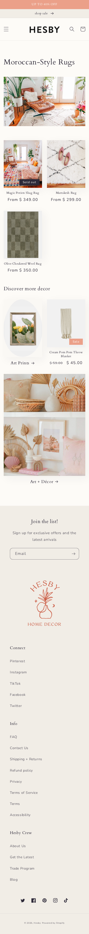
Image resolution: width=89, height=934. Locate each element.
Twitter (16, 705)
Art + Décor (41, 482)
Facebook (18, 694)
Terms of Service (24, 792)
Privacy (16, 781)
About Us (18, 846)
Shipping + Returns (26, 759)
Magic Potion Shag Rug (22, 193)
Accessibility (20, 815)
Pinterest (17, 661)
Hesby (37, 923)
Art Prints (20, 363)
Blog (14, 879)
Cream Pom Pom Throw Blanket (66, 354)
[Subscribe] (73, 554)
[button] (6, 29)
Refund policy (21, 770)
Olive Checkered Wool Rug (23, 264)
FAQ (13, 737)
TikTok (15, 683)
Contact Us (19, 748)
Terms (15, 803)
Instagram (18, 672)
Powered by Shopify (53, 923)
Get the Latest (22, 857)
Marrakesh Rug (66, 193)
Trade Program (22, 868)
